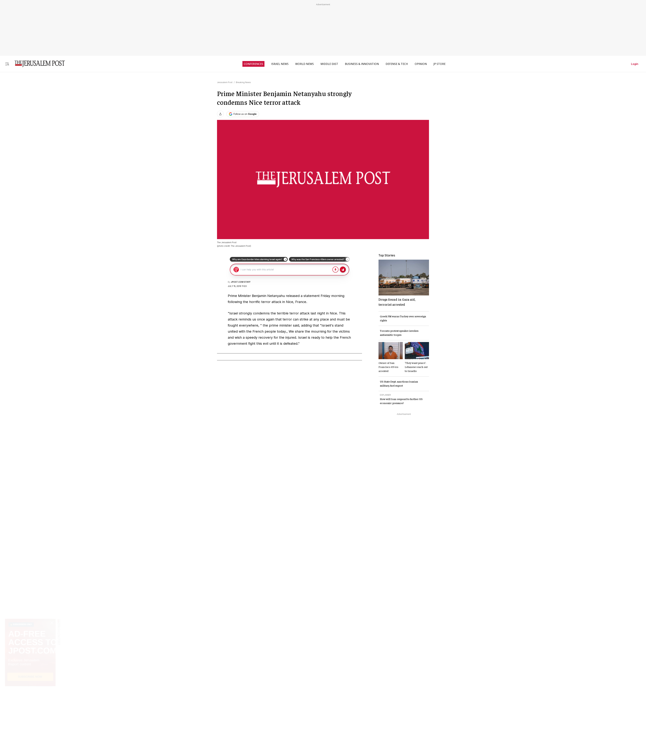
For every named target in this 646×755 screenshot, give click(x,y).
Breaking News (243, 82)
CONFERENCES (253, 63)
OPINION (421, 63)
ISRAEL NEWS (280, 63)
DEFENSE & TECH (397, 63)
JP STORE (439, 63)
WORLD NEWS (304, 63)
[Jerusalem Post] (37, 63)
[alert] (30, 716)
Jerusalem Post (224, 82)
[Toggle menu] (7, 63)
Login (634, 64)
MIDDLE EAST (329, 63)
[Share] (220, 114)
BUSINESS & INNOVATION (362, 63)
